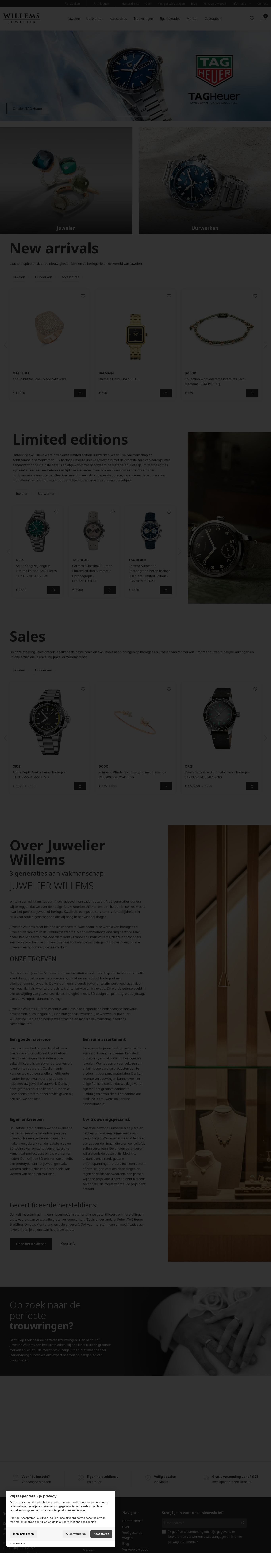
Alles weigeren (76, 1533)
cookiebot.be (19, 1543)
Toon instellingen (23, 1533)
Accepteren (101, 1533)
